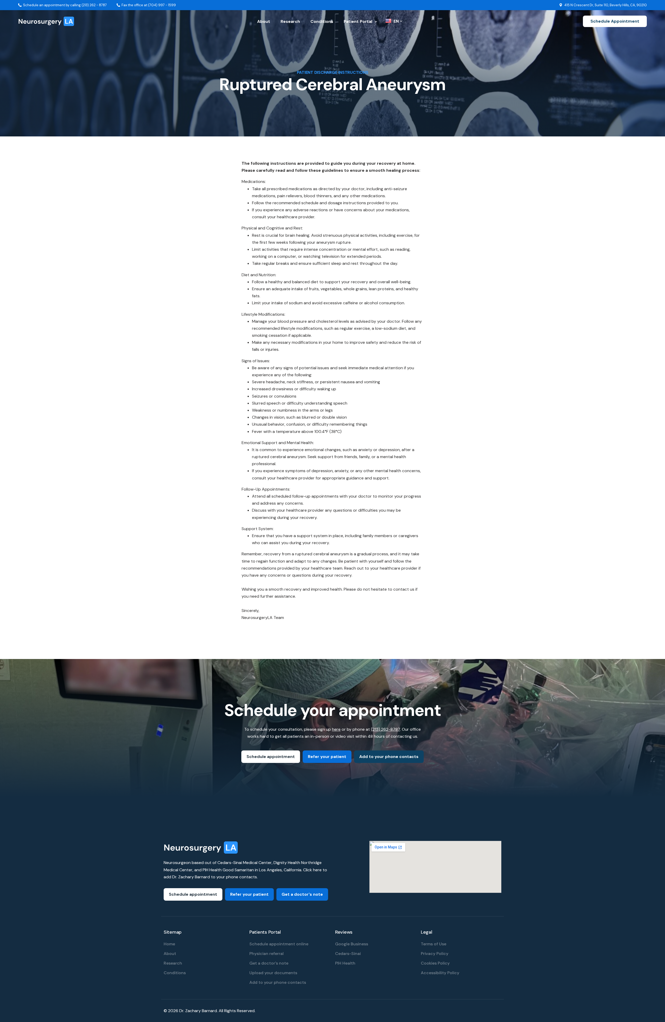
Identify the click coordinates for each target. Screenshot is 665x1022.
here (336, 729)
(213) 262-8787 (385, 729)
